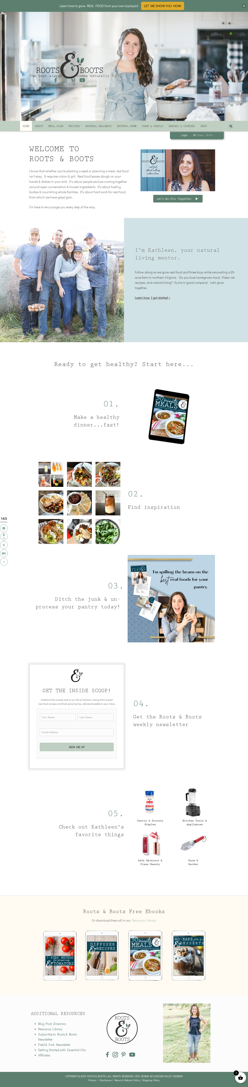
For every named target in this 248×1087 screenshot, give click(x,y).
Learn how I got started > (152, 297)
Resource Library (144, 920)
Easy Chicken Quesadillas (79, 503)
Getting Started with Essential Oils (62, 1050)
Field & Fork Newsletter (54, 1044)
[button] (178, 198)
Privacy (92, 1080)
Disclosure (105, 1080)
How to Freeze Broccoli (107, 531)
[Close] (244, 6)
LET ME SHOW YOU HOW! (162, 6)
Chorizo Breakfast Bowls (79, 531)
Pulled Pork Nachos (108, 474)
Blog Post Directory (52, 1024)
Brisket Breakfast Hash (50, 503)
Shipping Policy (151, 1080)
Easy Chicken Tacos (51, 531)
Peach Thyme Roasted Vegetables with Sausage (79, 474)
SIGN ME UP (77, 747)
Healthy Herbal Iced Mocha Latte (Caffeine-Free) (108, 503)
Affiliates (44, 1055)
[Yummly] (4, 553)
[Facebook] (4, 528)
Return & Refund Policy (127, 1080)
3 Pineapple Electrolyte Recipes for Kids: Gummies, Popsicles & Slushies (51, 474)
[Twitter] (4, 545)
